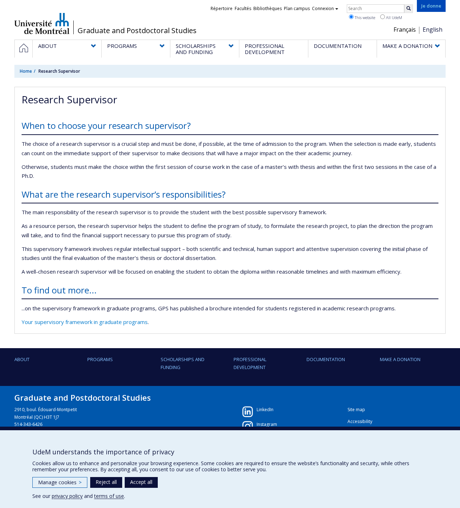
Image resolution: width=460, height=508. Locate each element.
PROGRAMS (100, 359)
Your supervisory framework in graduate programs (85, 321)
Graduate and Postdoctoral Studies (137, 30)
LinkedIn (265, 409)
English (432, 29)
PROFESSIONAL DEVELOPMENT (250, 363)
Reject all (106, 481)
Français (405, 29)
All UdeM (393, 17)
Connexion (323, 8)
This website (364, 17)
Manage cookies (60, 482)
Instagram (267, 424)
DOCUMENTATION (326, 359)
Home (26, 71)
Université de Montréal (41, 23)
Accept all (141, 481)
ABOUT (21, 359)
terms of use (109, 496)
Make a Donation (400, 359)
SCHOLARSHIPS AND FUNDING (182, 363)
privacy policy (67, 496)
